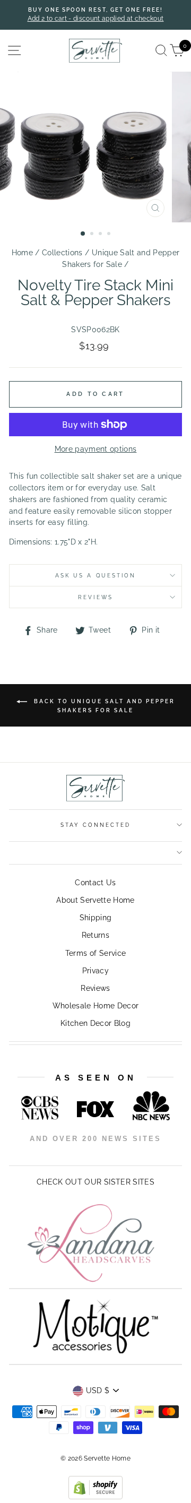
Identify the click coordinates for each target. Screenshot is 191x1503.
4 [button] (109, 234)
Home (22, 252)
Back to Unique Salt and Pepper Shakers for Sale (103, 705)
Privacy (95, 970)
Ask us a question (95, 575)
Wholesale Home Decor (96, 1005)
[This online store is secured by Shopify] (95, 1496)
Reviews (95, 988)
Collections (62, 252)
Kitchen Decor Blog (95, 1023)
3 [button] (101, 234)
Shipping (96, 917)
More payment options (96, 449)
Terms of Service (95, 953)
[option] (95, 14)
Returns (95, 935)
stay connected (95, 825)
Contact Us (95, 882)
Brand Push (134, 1153)
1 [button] (83, 234)
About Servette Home (95, 900)
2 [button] (93, 234)
